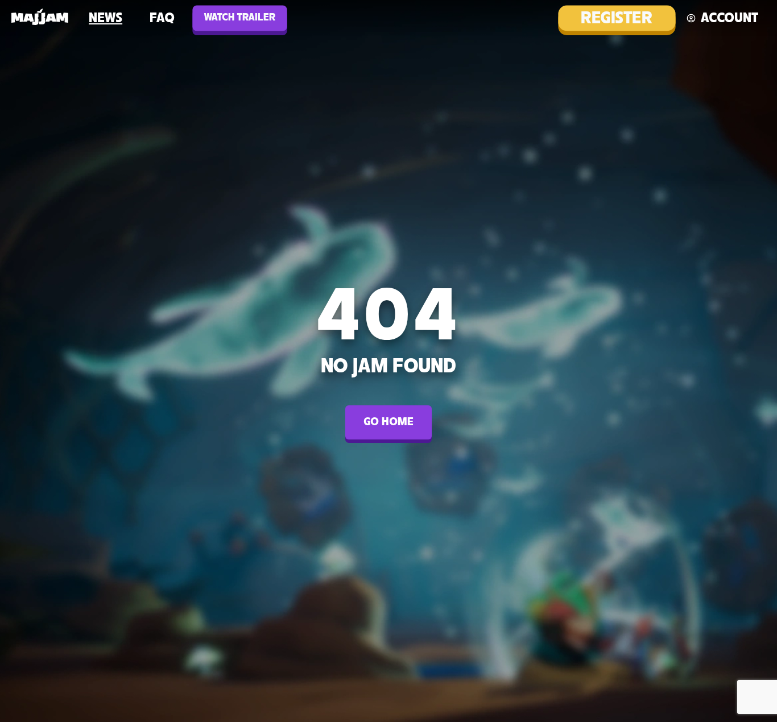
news (105, 18)
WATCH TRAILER (239, 18)
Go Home (388, 422)
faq (162, 18)
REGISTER (616, 18)
